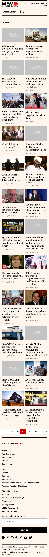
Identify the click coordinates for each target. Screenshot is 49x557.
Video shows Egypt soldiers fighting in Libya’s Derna (11, 382)
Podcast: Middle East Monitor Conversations (20, 483)
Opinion (5, 473)
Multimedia (6, 479)
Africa (4, 451)
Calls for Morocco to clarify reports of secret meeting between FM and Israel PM (12, 314)
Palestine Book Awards (11, 498)
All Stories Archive (9, 511)
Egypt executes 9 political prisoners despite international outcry (12, 241)
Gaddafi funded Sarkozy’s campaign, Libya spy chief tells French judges (35, 208)
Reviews (5, 476)
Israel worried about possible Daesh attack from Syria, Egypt (12, 412)
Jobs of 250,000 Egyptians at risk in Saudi (35, 115)
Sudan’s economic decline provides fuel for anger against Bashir (36, 178)
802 (29, 432)
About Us (5, 494)
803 (35, 432)
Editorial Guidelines (10, 491)
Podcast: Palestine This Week (14, 486)
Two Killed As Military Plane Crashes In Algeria (11, 81)
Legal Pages (7, 549)
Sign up (24, 530)
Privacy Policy (8, 505)
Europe (5, 461)
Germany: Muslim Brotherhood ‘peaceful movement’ (35, 147)
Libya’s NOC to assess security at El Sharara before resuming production (12, 348)
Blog (3, 469)
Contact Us (6, 501)
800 (17, 432)
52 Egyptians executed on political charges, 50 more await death (12, 50)
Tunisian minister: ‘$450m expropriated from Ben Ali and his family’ (35, 312)
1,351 (45, 432)
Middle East (7, 457)
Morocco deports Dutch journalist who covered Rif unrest (12, 276)
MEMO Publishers (9, 508)
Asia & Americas (8, 454)
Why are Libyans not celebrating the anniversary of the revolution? (35, 82)
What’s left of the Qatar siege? (10, 145)
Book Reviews (7, 464)
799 (11, 432)
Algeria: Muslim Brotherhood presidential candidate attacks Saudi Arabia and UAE (36, 350)
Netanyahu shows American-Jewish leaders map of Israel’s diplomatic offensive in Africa (34, 243)
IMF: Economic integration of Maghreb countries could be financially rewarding (35, 279)
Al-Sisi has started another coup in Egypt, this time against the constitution (34, 415)
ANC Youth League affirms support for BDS (35, 382)
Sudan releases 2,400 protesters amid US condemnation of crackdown (12, 115)
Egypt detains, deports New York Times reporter (11, 209)
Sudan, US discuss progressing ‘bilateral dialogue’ (11, 177)
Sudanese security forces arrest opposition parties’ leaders (34, 50)
